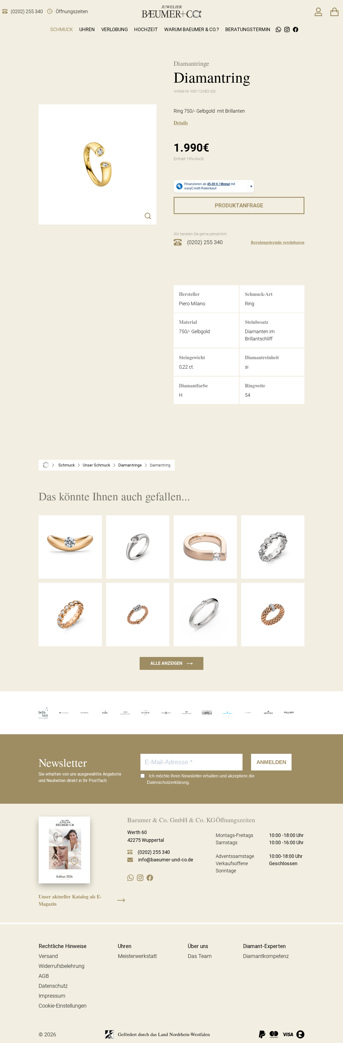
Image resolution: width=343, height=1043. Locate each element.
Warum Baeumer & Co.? (191, 29)
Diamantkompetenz (266, 956)
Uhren (87, 29)
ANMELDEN (271, 762)
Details (181, 122)
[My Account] (318, 12)
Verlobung (114, 29)
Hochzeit (146, 29)
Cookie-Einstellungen (63, 1005)
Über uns (198, 946)
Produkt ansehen (70, 568)
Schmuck (61, 29)
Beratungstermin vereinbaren (277, 242)
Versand (48, 956)
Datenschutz (53, 986)
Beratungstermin (247, 29)
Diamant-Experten (264, 946)
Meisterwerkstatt (137, 956)
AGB (44, 976)
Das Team (200, 956)
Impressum (52, 996)
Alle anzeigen (171, 663)
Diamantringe (130, 465)
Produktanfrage (239, 205)
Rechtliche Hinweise (63, 946)
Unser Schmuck (96, 465)
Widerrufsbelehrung (61, 966)
